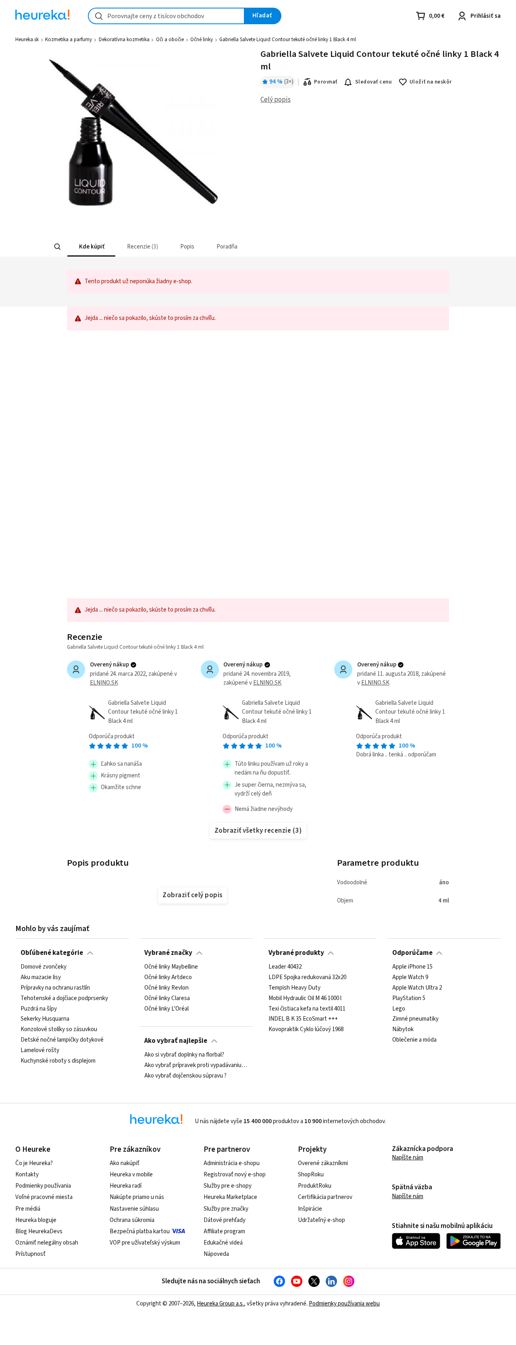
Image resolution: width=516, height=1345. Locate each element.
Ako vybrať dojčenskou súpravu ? (185, 1076)
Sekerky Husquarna (45, 1019)
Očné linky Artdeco (168, 977)
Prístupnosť (30, 1254)
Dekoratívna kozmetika (124, 39)
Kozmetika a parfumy (68, 39)
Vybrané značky (168, 953)
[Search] (57, 247)
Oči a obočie (170, 39)
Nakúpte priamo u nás (137, 1197)
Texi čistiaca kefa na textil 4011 (306, 1009)
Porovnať (325, 82)
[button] (91, 246)
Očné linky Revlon (166, 988)
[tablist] (199, 247)
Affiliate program (224, 1231)
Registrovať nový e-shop (235, 1174)
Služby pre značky (226, 1209)
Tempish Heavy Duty (294, 988)
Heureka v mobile (131, 1174)
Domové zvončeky (44, 967)
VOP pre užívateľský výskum (145, 1242)
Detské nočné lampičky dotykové (62, 1040)
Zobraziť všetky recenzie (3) (258, 830)
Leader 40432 (285, 967)
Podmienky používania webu (344, 1303)
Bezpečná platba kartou (140, 1231)
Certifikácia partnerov (325, 1197)
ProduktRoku (314, 1186)
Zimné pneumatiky (415, 1019)
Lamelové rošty (40, 1050)
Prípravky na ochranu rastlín (55, 988)
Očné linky (201, 39)
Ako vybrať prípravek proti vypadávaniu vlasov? (196, 1065)
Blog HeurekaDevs (38, 1231)
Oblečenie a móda (414, 1040)
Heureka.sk (27, 39)
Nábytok (403, 1029)
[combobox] (166, 16)
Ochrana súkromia (132, 1220)
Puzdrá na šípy (39, 1009)
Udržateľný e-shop (321, 1220)
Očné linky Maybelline (171, 967)
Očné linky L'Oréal (166, 1009)
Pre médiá (27, 1209)
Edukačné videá (223, 1242)
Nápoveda (216, 1254)
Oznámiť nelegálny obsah (46, 1242)
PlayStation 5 (408, 998)
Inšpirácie (310, 1209)
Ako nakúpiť (124, 1163)
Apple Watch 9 (410, 977)
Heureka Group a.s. (220, 1303)
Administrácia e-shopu (232, 1163)
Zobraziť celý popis (192, 895)
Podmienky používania (43, 1186)
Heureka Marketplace (230, 1197)
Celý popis (275, 99)
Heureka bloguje (35, 1220)
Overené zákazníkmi (323, 1163)
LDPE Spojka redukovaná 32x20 (307, 977)
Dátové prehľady (225, 1220)
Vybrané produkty (296, 953)
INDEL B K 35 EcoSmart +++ (303, 1019)
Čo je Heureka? (34, 1163)
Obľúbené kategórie (52, 953)
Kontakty (27, 1174)
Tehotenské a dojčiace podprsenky (64, 998)
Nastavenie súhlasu (134, 1209)
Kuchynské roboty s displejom (58, 1061)
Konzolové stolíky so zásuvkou (59, 1029)
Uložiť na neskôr (431, 82)
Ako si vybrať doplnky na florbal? (184, 1055)
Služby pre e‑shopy (228, 1186)
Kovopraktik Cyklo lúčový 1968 (305, 1029)
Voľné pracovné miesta (44, 1197)
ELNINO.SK (104, 683)
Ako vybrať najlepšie (175, 1041)
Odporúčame (412, 953)
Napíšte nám (407, 1157)
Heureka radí (125, 1186)
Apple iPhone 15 (412, 967)
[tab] (91, 247)
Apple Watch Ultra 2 (417, 988)
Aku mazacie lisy (41, 977)
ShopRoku (311, 1174)
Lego (398, 1009)
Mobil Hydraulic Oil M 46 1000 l (304, 998)
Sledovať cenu (373, 82)
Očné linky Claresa (167, 998)
